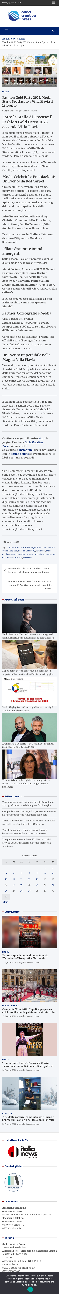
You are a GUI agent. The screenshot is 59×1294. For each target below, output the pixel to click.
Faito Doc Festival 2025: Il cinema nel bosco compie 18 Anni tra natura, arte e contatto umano (29, 585)
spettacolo (50, 554)
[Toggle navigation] (6, 31)
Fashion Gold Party (26, 550)
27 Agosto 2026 (9, 962)
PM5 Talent (21, 554)
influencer (40, 550)
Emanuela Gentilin (47, 547)
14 (37, 879)
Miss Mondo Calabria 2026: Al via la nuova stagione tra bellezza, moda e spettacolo (29, 570)
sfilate (41, 554)
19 (21, 885)
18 (14, 885)
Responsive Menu (53, 2)
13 (29, 879)
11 (14, 879)
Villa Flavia (27, 557)
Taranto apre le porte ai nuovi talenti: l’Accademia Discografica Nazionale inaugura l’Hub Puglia (25, 958)
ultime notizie (20, 453)
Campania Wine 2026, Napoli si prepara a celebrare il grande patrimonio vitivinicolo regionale (28, 1012)
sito (40, 438)
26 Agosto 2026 (9, 1070)
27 (29, 890)
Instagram (26, 449)
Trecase (18, 557)
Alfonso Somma (14, 547)
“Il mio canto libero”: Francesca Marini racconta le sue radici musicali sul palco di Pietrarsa (27, 1066)
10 (6, 879)
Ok (30, 1289)
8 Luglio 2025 (8, 110)
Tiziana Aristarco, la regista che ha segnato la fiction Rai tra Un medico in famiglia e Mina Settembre (26, 783)
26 (21, 890)
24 (6, 890)
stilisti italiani (8, 557)
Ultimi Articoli (13, 911)
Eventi (5, 91)
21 (37, 885)
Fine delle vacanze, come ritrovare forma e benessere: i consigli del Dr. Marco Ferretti (28, 1119)
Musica (5, 952)
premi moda (32, 554)
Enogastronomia (10, 1005)
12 (21, 879)
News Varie (7, 1113)
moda (48, 550)
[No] (55, 1282)
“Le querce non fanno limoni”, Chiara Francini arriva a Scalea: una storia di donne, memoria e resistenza (26, 843)
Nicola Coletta (8, 554)
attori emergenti (30, 547)
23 (53, 885)
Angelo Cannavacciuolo (26, 110)
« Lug (5, 902)
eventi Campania (9, 550)
